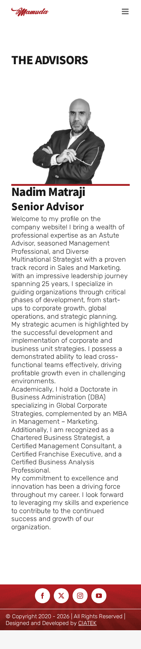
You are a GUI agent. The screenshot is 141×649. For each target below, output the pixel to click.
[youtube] (98, 595)
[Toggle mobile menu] (126, 11)
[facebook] (42, 595)
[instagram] (80, 595)
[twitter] (61, 595)
